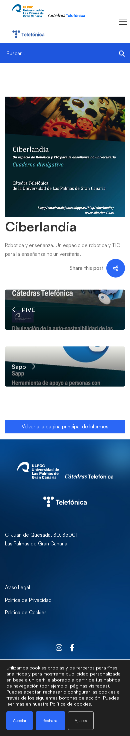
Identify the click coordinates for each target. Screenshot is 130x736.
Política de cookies (70, 704)
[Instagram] (59, 647)
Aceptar (19, 720)
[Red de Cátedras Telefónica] (65, 489)
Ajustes (81, 720)
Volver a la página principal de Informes (65, 426)
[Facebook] (72, 647)
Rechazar (50, 720)
